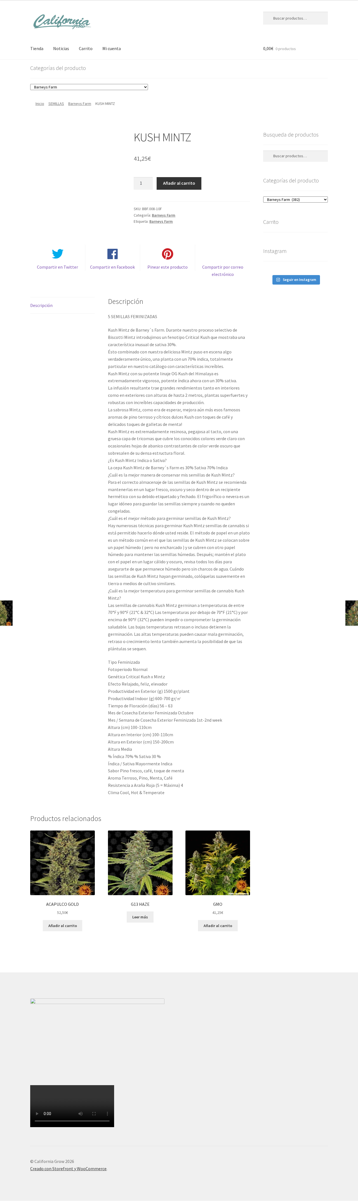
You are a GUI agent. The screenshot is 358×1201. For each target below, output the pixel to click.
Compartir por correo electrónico (222, 270)
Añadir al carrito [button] (62, 925)
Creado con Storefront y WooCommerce (68, 1168)
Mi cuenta (111, 48)
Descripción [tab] (41, 305)
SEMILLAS (56, 103)
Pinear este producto (167, 267)
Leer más (140, 916)
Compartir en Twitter (57, 267)
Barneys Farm (79, 103)
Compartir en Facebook (112, 267)
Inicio (40, 103)
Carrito (86, 48)
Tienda (36, 48)
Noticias (61, 48)
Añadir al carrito (179, 183)
